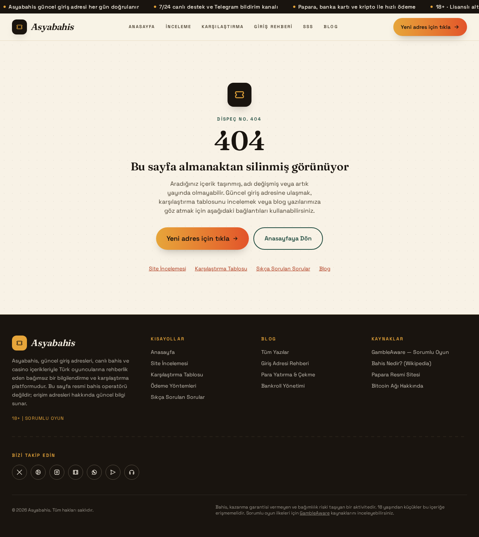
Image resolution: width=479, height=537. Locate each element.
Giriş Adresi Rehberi (285, 363)
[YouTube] (38, 472)
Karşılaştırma (223, 26)
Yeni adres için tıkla (426, 27)
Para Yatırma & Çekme (288, 374)
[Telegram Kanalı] (113, 472)
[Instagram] (56, 472)
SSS (308, 26)
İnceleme (179, 26)
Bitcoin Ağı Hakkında (397, 385)
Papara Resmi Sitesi (396, 374)
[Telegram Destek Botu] (131, 472)
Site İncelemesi (167, 268)
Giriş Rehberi (273, 26)
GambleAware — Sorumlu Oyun (410, 352)
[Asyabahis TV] (75, 472)
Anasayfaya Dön (288, 238)
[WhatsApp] (94, 472)
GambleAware (315, 513)
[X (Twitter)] (19, 472)
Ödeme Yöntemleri (173, 385)
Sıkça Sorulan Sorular (283, 268)
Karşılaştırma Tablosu (221, 268)
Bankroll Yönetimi (283, 385)
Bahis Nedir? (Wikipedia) (401, 363)
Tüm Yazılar (275, 352)
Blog (331, 26)
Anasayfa (142, 26)
